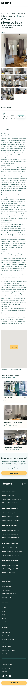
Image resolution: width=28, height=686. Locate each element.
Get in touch (14, 682)
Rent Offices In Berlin (8, 14)
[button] (24, 3)
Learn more (14, 473)
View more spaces (7, 377)
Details (21, 117)
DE (25, 483)
